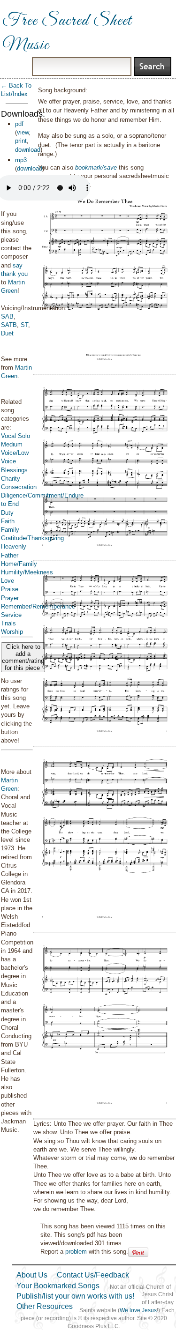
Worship (12, 631)
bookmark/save (96, 167)
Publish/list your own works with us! (75, 1296)
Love (7, 580)
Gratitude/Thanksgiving (32, 538)
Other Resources (44, 1306)
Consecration (19, 486)
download (27, 149)
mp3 (21, 159)
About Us (31, 1275)
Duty (7, 512)
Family (10, 529)
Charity (10, 478)
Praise (9, 589)
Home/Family (19, 563)
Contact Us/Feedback (93, 1275)
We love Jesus (138, 1310)
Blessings (14, 470)
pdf (19, 123)
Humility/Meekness (27, 572)
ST (24, 324)
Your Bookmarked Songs (57, 1286)
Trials (8, 623)
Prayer (10, 598)
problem (76, 1251)
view (23, 132)
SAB (7, 316)
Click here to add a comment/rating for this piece (23, 657)
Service (11, 614)
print (21, 140)
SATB (9, 324)
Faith (8, 521)
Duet (7, 333)
